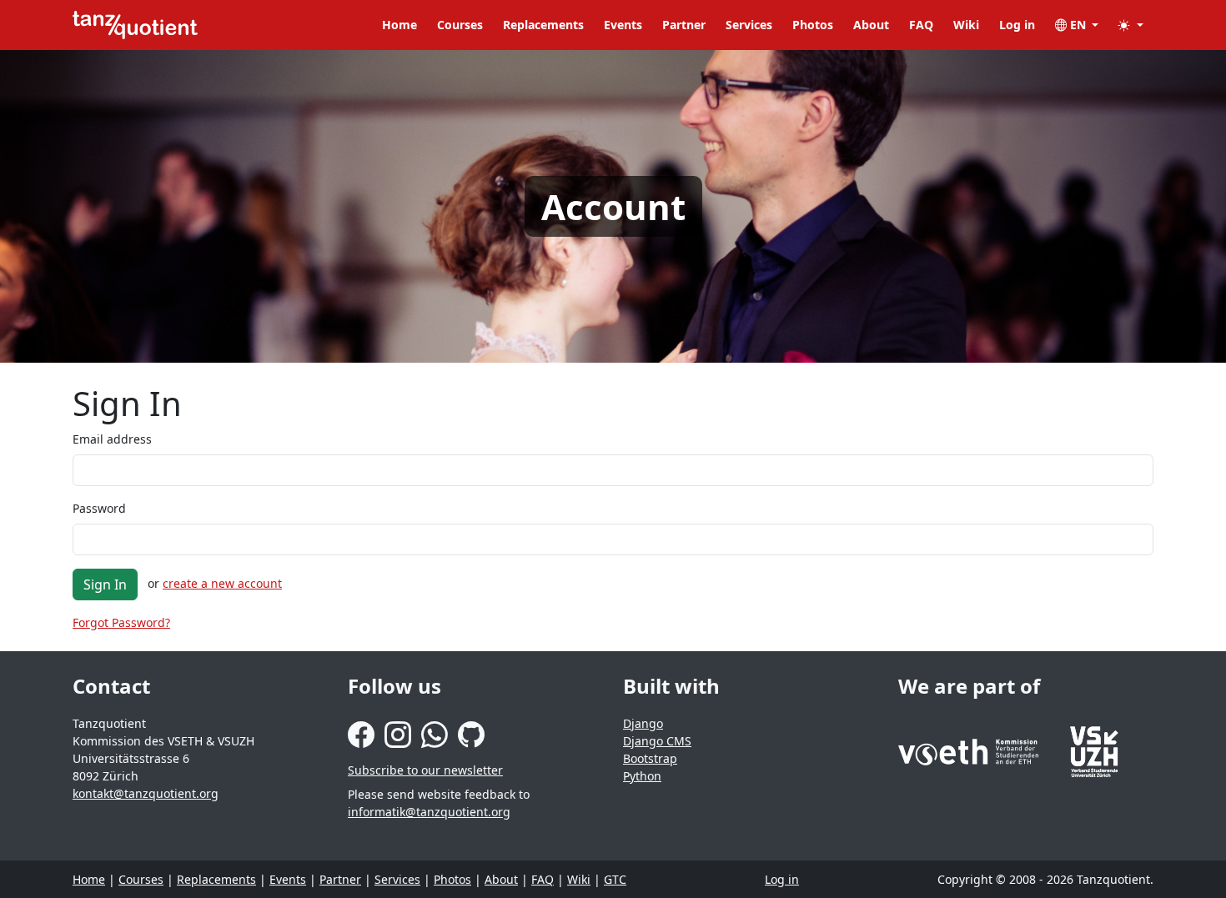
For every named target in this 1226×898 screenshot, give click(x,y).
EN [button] (1078, 25)
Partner (684, 25)
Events (623, 25)
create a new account (222, 583)
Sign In (105, 584)
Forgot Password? (121, 622)
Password (99, 508)
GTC (615, 879)
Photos (812, 25)
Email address (112, 439)
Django (643, 723)
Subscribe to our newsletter (425, 770)
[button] (1131, 25)
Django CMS (657, 741)
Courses (460, 25)
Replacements (543, 25)
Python (642, 776)
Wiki (966, 25)
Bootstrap (650, 758)
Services (749, 25)
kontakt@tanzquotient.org (146, 793)
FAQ (921, 25)
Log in (1017, 25)
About (871, 25)
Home (399, 25)
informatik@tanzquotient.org (429, 812)
